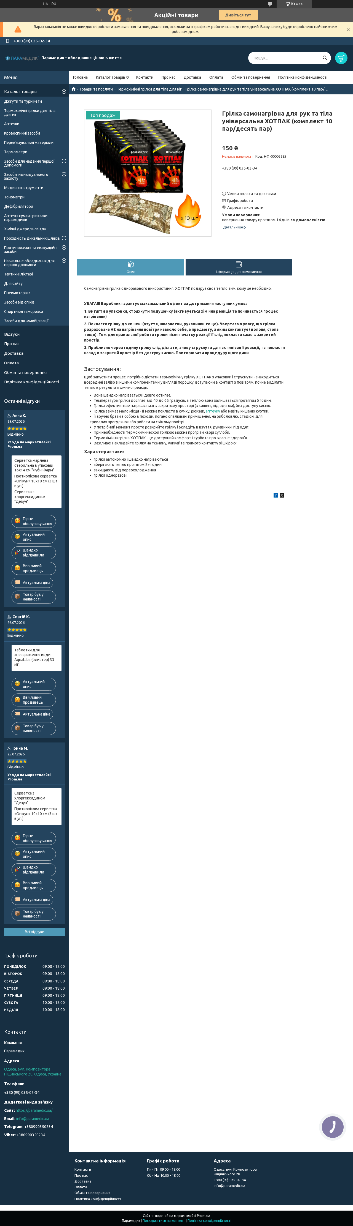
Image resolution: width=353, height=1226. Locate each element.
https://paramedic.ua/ (34, 1110)
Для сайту (13, 283)
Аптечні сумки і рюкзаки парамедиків (25, 218)
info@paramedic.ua (32, 1118)
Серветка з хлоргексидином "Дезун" (29, 497)
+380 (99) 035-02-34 (230, 1180)
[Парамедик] (22, 58)
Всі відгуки (34, 932)
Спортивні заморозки (23, 311)
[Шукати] (325, 58)
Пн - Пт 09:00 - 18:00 (163, 1169)
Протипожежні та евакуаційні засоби (30, 249)
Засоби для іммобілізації (26, 321)
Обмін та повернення (250, 77)
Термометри (15, 152)
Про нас (168, 77)
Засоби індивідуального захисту (26, 176)
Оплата (216, 77)
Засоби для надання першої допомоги (29, 163)
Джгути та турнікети (23, 101)
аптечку (213, 411)
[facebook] (276, 496)
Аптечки (11, 124)
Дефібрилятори (18, 206)
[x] (282, 496)
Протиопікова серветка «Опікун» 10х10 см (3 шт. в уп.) (36, 481)
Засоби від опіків (19, 302)
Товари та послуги (96, 89)
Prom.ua (203, 1215)
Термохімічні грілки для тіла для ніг (149, 89)
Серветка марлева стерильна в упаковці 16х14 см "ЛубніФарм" (34, 465)
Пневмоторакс (17, 293)
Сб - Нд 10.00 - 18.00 (163, 1175)
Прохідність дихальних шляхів (32, 238)
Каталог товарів (110, 77)
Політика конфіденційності (302, 77)
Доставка (192, 77)
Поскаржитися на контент (164, 1220)
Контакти (144, 77)
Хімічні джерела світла (25, 229)
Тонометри (14, 197)
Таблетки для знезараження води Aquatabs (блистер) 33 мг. (34, 657)
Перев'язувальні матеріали (29, 142)
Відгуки (12, 334)
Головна (80, 77)
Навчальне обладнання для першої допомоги (29, 263)
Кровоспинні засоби (22, 133)
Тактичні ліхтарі (18, 274)
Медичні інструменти (23, 187)
